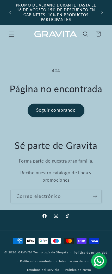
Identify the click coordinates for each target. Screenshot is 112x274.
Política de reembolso (37, 261)
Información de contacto (78, 261)
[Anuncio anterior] (10, 12)
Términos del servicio (43, 270)
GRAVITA (25, 252)
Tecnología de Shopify (50, 252)
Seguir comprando (56, 110)
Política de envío (78, 270)
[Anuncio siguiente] (102, 12)
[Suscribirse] (95, 196)
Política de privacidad (91, 252)
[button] (11, 34)
